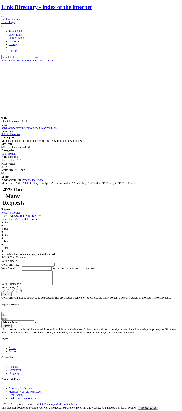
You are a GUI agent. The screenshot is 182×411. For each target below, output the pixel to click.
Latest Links (15, 34)
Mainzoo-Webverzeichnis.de (25, 391)
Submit (6, 294)
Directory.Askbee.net (20, 388)
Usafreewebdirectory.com (23, 398)
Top (4, 153)
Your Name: (9, 260)
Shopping (14, 373)
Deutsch (15, 18)
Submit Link (16, 31)
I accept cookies (147, 407)
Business (13, 366)
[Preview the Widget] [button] (33, 179)
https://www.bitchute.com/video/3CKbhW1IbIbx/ (29, 127)
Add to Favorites (10, 134)
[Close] (2, 312)
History (13, 44)
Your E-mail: (9, 268)
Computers (15, 369)
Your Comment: (11, 283)
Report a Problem (11, 212)
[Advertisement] (91, 89)
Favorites (14, 41)
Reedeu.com (16, 394)
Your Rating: (9, 287)
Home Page (8, 22)
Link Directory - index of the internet (46, 7)
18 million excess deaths (40, 60)
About (12, 348)
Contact (13, 50)
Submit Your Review (29, 215)
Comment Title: (11, 264)
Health (21, 60)
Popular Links (16, 37)
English (5, 18)
